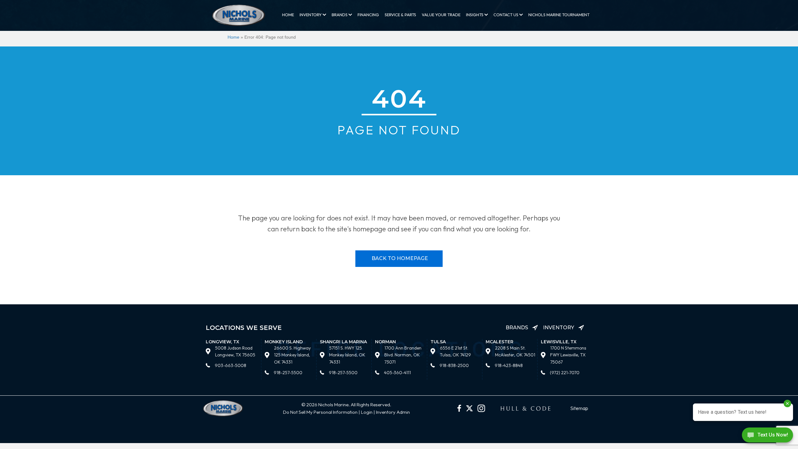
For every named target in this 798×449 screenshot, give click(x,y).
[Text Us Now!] (767, 436)
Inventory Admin (393, 412)
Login (367, 412)
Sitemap (579, 408)
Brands (340, 14)
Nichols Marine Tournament (558, 14)
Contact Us (506, 14)
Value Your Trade (441, 14)
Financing (368, 14)
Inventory (311, 14)
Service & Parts (400, 14)
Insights (475, 14)
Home (288, 14)
